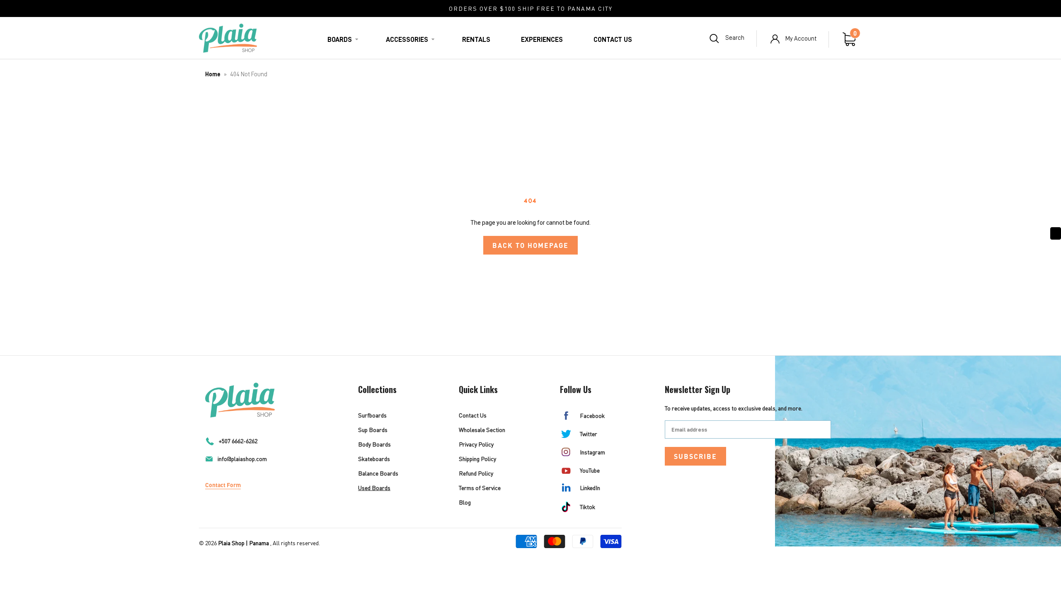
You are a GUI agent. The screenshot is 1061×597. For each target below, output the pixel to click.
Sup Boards (373, 429)
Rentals (476, 39)
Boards (339, 39)
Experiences (542, 39)
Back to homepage (530, 245)
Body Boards (374, 444)
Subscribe (695, 456)
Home (212, 74)
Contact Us (612, 39)
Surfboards (372, 415)
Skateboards (374, 458)
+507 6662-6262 (238, 440)
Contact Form (223, 484)
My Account (800, 39)
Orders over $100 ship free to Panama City (531, 8)
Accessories (407, 39)
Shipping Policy (477, 458)
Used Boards (374, 487)
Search (734, 38)
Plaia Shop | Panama (243, 542)
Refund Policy (476, 473)
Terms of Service (480, 487)
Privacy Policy (476, 444)
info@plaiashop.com (242, 458)
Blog (465, 502)
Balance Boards (378, 473)
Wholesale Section (482, 429)
